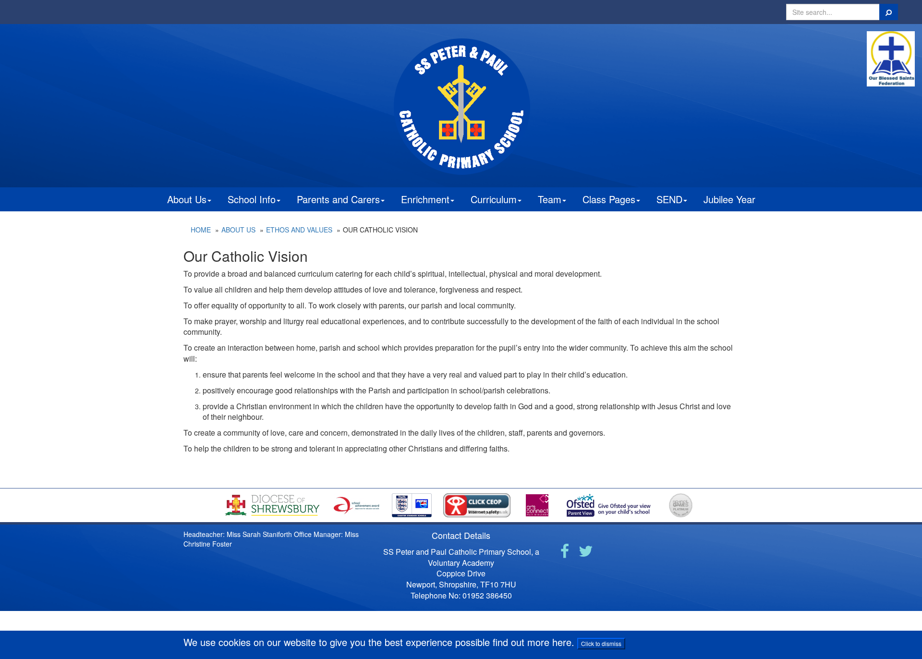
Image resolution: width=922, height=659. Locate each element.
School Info (252, 199)
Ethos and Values (299, 229)
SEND (669, 199)
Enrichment (425, 199)
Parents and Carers (338, 199)
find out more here (532, 642)
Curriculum (494, 199)
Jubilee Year (729, 199)
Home (201, 229)
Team (549, 199)
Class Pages (608, 199)
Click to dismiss (601, 643)
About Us (186, 199)
